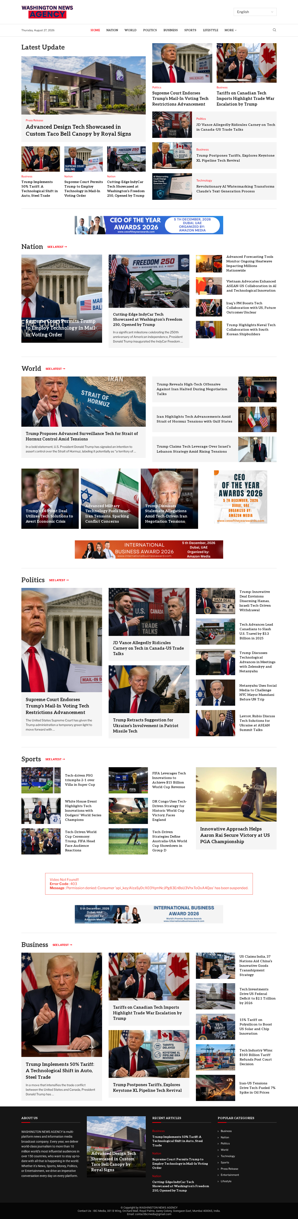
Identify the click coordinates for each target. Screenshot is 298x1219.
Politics (150, 30)
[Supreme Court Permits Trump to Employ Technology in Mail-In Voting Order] (83, 159)
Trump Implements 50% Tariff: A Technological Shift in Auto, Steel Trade (60, 1071)
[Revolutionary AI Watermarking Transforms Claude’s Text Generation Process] (172, 186)
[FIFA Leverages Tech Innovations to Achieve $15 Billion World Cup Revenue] (128, 780)
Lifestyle (210, 30)
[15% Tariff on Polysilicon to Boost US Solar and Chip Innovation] (215, 1027)
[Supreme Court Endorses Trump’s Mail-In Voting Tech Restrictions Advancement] (182, 63)
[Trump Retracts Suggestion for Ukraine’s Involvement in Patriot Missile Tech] (149, 689)
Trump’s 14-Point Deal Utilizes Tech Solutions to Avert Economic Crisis (49, 516)
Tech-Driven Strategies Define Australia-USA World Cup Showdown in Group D (169, 841)
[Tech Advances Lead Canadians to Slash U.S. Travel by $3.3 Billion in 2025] (215, 631)
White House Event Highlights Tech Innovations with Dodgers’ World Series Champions (83, 811)
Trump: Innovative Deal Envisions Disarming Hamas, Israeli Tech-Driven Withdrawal (255, 601)
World (131, 30)
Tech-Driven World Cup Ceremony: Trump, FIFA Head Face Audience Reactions (81, 841)
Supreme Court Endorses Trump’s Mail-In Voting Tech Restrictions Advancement (180, 98)
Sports (190, 30)
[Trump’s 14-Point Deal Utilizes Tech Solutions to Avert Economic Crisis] (50, 499)
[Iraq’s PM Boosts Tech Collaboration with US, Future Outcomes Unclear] (209, 308)
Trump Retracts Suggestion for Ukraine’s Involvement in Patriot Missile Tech (145, 725)
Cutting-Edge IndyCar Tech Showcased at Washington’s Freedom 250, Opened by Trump (147, 319)
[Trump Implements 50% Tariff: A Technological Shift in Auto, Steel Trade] (40, 159)
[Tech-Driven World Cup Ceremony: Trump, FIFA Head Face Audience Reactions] (41, 841)
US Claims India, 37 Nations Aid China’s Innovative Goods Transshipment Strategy (256, 966)
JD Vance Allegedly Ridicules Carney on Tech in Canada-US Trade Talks (148, 648)
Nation (112, 30)
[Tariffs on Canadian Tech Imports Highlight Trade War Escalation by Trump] (247, 63)
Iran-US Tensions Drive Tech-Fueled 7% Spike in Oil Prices (258, 1087)
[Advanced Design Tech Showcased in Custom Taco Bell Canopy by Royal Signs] (83, 99)
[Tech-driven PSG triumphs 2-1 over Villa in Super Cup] (41, 780)
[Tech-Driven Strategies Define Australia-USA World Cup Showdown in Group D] (128, 841)
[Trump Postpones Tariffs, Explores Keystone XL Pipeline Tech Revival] (172, 155)
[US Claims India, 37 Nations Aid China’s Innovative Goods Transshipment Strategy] (215, 966)
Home (95, 30)
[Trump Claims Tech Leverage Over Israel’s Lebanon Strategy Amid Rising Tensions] (257, 449)
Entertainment (230, 1175)
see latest (55, 246)
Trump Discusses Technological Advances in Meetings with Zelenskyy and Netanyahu (257, 662)
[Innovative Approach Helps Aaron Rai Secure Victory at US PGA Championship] (236, 808)
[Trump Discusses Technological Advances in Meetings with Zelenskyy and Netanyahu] (215, 662)
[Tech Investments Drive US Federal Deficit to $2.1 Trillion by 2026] (215, 996)
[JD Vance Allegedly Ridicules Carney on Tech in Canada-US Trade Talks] (172, 124)
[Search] (274, 30)
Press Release (229, 1168)
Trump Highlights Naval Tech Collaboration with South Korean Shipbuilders (251, 329)
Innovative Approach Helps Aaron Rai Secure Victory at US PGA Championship (235, 835)
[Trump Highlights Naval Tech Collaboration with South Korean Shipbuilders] (209, 329)
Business (170, 30)
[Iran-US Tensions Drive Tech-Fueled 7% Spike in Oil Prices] (215, 1088)
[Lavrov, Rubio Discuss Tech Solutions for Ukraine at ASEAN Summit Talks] (215, 723)
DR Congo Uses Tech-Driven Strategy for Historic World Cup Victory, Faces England (169, 811)
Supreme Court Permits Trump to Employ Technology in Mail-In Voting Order (61, 328)
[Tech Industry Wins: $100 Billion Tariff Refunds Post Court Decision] (215, 1057)
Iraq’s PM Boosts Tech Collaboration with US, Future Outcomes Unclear (251, 307)
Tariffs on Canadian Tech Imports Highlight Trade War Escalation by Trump (245, 98)
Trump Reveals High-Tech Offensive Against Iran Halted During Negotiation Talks (192, 389)
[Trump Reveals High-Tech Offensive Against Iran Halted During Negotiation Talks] (257, 389)
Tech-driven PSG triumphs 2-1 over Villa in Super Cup (80, 780)
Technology (228, 1156)
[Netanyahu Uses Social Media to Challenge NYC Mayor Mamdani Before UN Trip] (215, 693)
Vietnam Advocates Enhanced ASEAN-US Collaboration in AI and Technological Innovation (251, 286)
